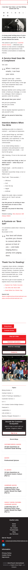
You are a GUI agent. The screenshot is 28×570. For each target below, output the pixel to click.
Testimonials (14, 530)
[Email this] (4, 12)
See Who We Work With (12, 287)
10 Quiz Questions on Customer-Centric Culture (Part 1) (13, 474)
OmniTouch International (15, 563)
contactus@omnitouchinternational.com (16, 541)
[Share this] (8, 12)
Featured (5, 407)
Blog (14, 532)
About (14, 526)
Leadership (6, 410)
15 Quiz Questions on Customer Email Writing (12, 447)
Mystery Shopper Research (11, 416)
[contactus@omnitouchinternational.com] (4, 541)
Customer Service (8, 398)
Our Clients (14, 528)
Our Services (14, 534)
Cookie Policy (6, 555)
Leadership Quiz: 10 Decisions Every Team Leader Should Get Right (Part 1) (12, 509)
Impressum (5, 557)
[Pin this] (19, 12)
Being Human (7, 390)
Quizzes (18, 444)
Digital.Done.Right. (16, 565)
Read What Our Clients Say (13, 290)
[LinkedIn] (3, 544)
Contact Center (7, 393)
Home (14, 524)
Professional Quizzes (11, 460)
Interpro (14, 567)
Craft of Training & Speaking (11, 396)
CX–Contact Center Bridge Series (13, 404)
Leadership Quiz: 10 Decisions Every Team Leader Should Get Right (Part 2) (12, 490)
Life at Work (6, 413)
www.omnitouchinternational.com (12, 298)
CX (4, 401)
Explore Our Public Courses (13, 285)
